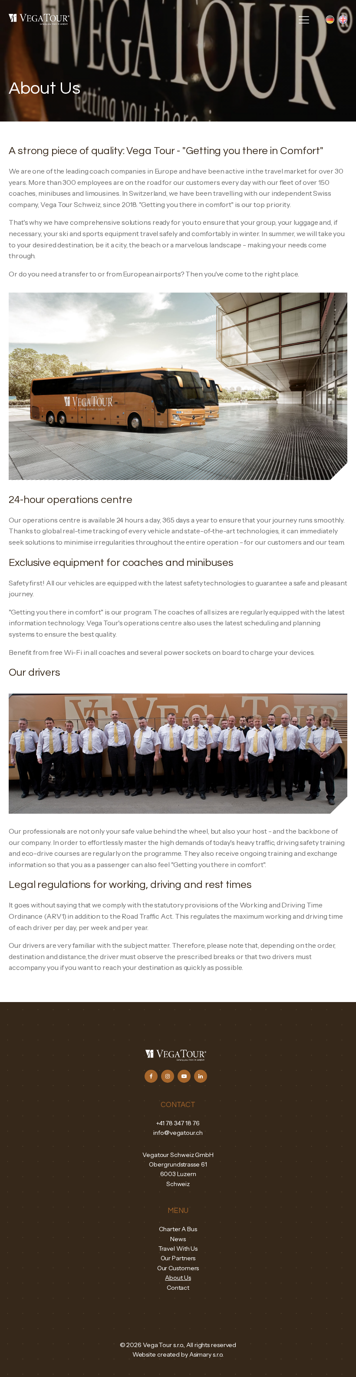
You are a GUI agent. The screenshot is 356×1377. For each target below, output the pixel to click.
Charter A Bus (178, 1229)
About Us (178, 1278)
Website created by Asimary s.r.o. (178, 1354)
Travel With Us (178, 1248)
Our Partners (178, 1258)
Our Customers (178, 1268)
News (178, 1239)
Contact (178, 1288)
